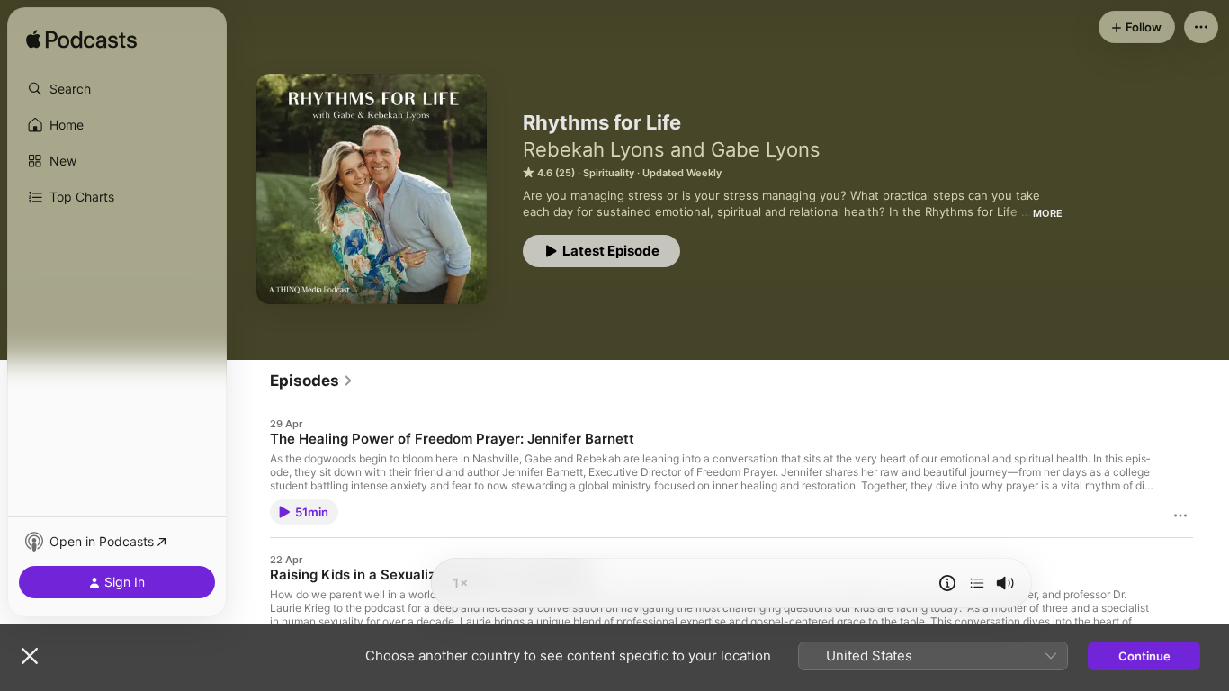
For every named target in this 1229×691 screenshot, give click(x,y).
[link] (312, 380)
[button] (117, 89)
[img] (81, 40)
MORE (1048, 213)
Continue (1144, 656)
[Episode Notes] (947, 583)
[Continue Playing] (977, 583)
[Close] (30, 656)
